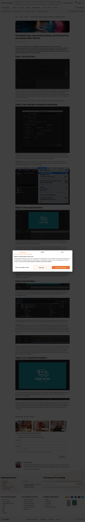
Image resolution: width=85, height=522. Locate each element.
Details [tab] (42, 252)
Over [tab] (62, 252)
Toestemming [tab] (22, 252)
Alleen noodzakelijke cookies (22, 267)
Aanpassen (41, 267)
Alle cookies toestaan (60, 267)
